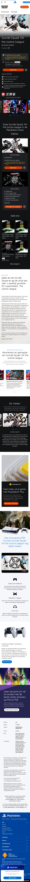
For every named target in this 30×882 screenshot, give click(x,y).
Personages (14, 12)
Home (3, 819)
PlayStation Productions (7, 830)
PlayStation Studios (6, 828)
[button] (15, 106)
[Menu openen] (1, 2)
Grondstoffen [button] (5, 846)
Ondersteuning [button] (6, 843)
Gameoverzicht (5, 12)
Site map (25, 874)
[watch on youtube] (23, 425)
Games (7, 819)
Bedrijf (3, 832)
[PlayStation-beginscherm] (15, 2)
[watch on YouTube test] (23, 112)
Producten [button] (5, 837)
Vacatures (4, 826)
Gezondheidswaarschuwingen (10, 779)
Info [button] (3, 822)
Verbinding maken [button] (7, 849)
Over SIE (4, 824)
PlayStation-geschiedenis (7, 833)
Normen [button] (4, 840)
